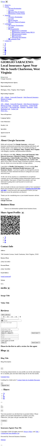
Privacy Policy (28, 431)
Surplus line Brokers (20, 37)
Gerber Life (14, 109)
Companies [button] (8, 24)
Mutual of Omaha (6, 99)
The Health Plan (14, 107)
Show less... (4, 111)
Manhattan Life (5, 109)
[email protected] (6, 276)
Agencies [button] (7, 15)
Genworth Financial (16, 97)
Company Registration (16, 25)
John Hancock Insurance (30, 97)
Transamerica (24, 105)
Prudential (16, 105)
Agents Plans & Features (17, 12)
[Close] (1, 402)
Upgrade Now (5, 377)
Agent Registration (15, 8)
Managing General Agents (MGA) (24, 32)
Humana (23, 107)
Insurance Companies (20, 30)
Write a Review (6, 314)
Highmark (30, 107)
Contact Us (8, 41)
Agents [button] (7, 7)
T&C (37, 431)
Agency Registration (16, 17)
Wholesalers (17, 35)
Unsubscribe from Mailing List (10, 433)
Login (12, 10)
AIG (2, 97)
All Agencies (14, 20)
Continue (4, 420)
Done (3, 333)
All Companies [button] (14, 29)
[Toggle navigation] (6, 2)
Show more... (5, 101)
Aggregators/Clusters (20, 34)
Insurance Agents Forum (17, 13)
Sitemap (3, 440)
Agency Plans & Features (17, 22)
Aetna (35, 107)
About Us (7, 5)
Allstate (7, 97)
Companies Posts (15, 39)
